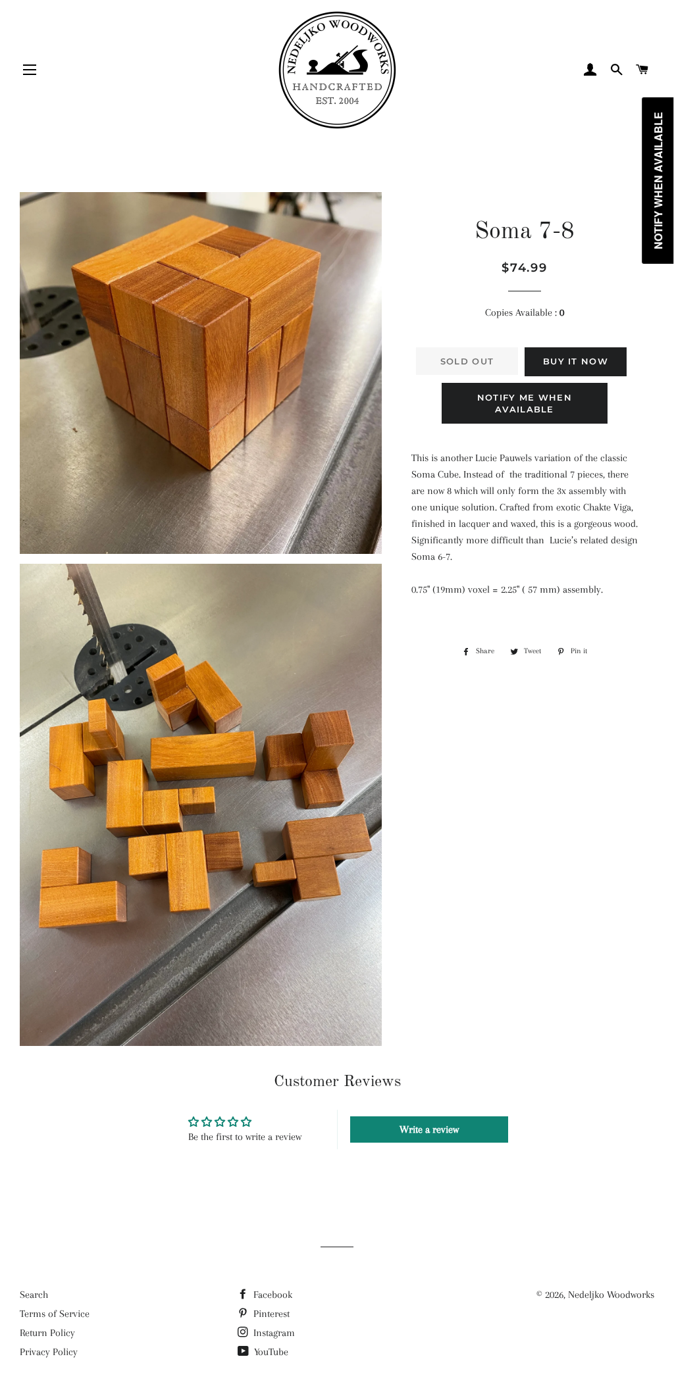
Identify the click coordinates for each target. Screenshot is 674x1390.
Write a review (429, 1129)
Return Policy (47, 1333)
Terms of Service (55, 1314)
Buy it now (575, 361)
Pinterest (270, 1314)
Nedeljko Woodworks (611, 1295)
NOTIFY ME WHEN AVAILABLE (524, 403)
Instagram (273, 1333)
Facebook (271, 1295)
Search (34, 1295)
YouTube (269, 1352)
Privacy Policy (49, 1352)
